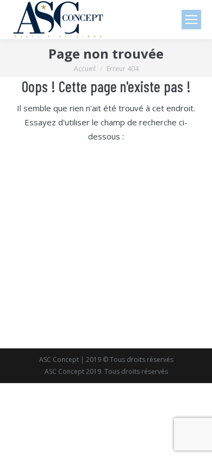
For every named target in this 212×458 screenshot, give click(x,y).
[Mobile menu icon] (191, 19)
